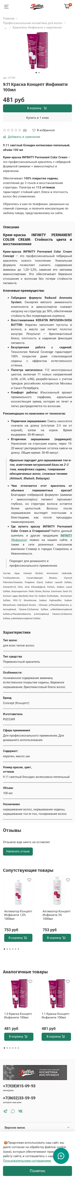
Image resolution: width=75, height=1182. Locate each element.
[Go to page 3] (10, 949)
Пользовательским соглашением (27, 1161)
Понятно (37, 1171)
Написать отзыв (18, 851)
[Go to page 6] (18, 949)
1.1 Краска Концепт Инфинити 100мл (55, 1015)
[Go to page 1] (4, 949)
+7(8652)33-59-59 (19, 1098)
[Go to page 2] (7, 949)
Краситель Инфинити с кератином (37, 27)
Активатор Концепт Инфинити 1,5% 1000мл (18, 915)
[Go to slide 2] (39, 72)
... (5, 27)
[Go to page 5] (15, 949)
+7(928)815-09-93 (19, 1086)
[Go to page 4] (12, 949)
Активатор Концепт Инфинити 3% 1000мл (57, 915)
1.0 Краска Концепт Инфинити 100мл (18, 1015)
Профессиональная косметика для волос (33, 23)
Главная (8, 18)
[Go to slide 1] (36, 72)
